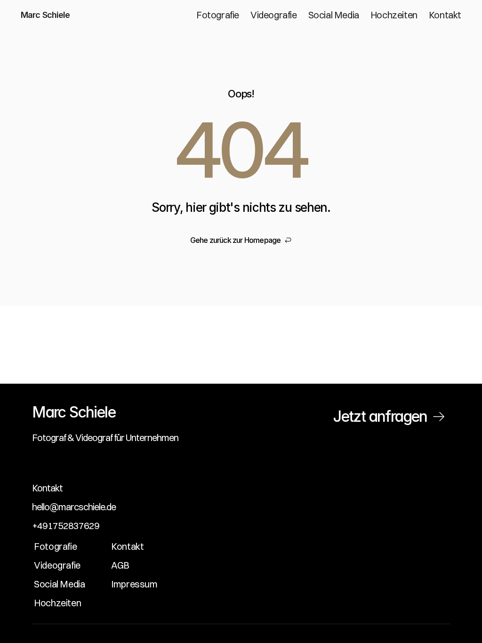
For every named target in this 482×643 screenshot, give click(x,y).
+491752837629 (65, 525)
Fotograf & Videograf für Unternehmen (105, 437)
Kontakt (47, 488)
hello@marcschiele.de (74, 507)
